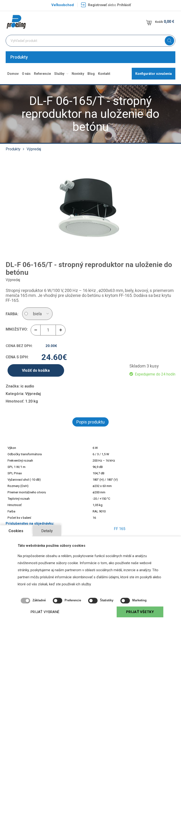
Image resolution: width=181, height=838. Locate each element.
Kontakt (104, 74)
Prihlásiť (124, 5)
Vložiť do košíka (36, 370)
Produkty (19, 57)
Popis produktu (90, 421)
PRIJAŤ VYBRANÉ (45, 612)
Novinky (78, 74)
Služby (59, 74)
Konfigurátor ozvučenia (153, 74)
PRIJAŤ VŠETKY (140, 612)
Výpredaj (34, 149)
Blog (91, 74)
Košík (164, 21)
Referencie (42, 74)
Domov (13, 74)
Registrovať (97, 5)
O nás (26, 74)
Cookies (15, 531)
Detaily (47, 531)
